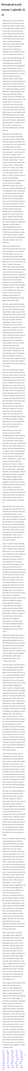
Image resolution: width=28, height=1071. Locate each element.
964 (12, 1065)
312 (20, 1050)
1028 (21, 1057)
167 (3, 1052)
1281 (4, 1059)
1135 (4, 1061)
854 (8, 1057)
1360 (4, 1063)
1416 (8, 1067)
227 (17, 1061)
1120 (22, 1059)
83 (7, 1063)
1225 (20, 1063)
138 (16, 1063)
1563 (21, 1054)
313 (8, 1059)
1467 (4, 1065)
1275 (4, 1067)
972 (8, 1061)
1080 (17, 1065)
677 (17, 1052)
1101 (4, 1057)
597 (8, 1054)
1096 (21, 1067)
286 (13, 1067)
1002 (12, 1050)
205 (3, 1069)
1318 (12, 1059)
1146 (17, 1054)
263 (17, 1057)
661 (12, 1054)
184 (8, 1065)
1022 (12, 1061)
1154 (12, 1052)
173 (21, 1065)
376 (3, 1050)
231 (7, 1050)
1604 (8, 1052)
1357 (4, 1054)
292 (12, 1063)
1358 (17, 1059)
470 (17, 1067)
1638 (21, 1052)
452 (21, 1061)
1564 (12, 1057)
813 (16, 1050)
